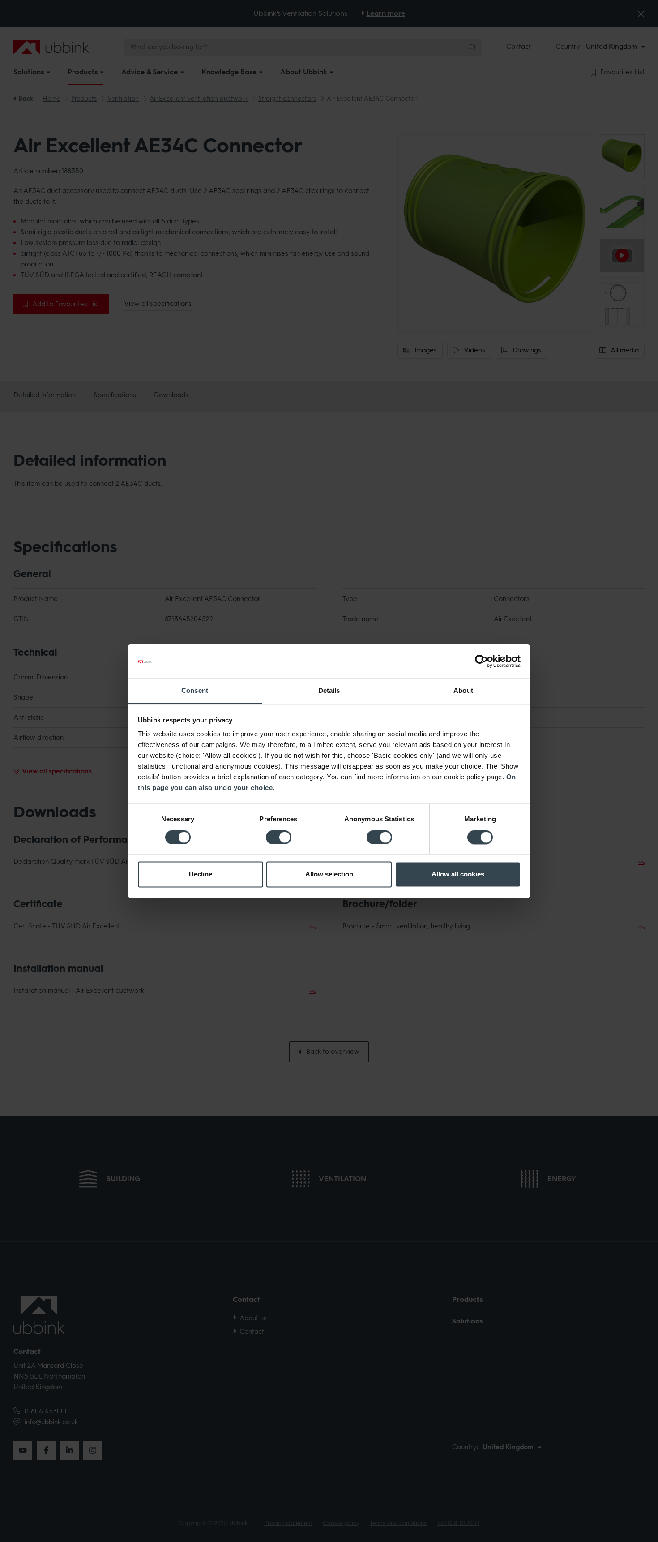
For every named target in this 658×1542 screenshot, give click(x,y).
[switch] (278, 837)
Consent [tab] (194, 691)
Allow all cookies (458, 874)
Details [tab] (329, 691)
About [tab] (463, 691)
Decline (200, 874)
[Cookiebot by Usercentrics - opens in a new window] (481, 661)
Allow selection (329, 874)
